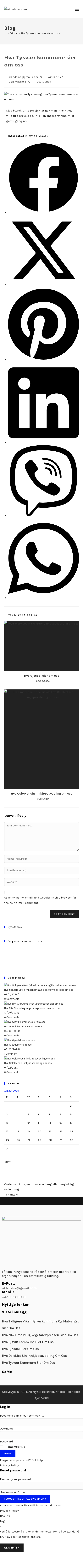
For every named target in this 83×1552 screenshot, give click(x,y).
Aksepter (12, 1547)
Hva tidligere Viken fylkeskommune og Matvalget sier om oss (38, 989)
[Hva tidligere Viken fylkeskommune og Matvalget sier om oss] (40, 985)
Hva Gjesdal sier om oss (41, 675)
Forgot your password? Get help (21, 1460)
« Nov (7, 1162)
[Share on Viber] (43, 515)
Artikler (53, 77)
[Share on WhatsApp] (43, 598)
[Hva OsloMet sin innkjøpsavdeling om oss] (29, 1058)
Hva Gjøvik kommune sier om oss (23, 1026)
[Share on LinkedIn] (43, 442)
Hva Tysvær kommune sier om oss (40, 33)
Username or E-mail (13, 1492)
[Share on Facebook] (43, 212)
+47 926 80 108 (13, 1297)
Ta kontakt (11, 1194)
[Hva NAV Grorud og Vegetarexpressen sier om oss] (33, 1003)
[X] (5, 948)
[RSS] (5, 966)
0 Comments (17, 81)
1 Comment (10, 1053)
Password (6, 1441)
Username (7, 1428)
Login (8, 1453)
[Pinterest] (5, 962)
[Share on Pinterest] (43, 359)
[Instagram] (5, 957)
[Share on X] (43, 285)
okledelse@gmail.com (23, 77)
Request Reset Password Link (25, 1499)
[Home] (5, 33)
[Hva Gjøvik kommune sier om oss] (25, 1021)
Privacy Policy (9, 1465)
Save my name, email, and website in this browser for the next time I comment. (40, 900)
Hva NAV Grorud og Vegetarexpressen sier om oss (32, 1008)
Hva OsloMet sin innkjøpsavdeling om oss (41, 793)
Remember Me (15, 1446)
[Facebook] (5, 952)
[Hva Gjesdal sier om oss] (19, 1040)
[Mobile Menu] (77, 9)
